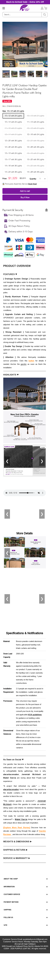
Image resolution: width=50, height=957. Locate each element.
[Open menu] (3, 8)
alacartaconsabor (11, 789)
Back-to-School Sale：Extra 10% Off (25, 2)
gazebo (23, 364)
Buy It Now (25, 197)
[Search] (45, 14)
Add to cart (25, 191)
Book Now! (32, 184)
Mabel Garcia (21, 819)
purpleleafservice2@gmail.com (35, 939)
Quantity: (33, 179)
